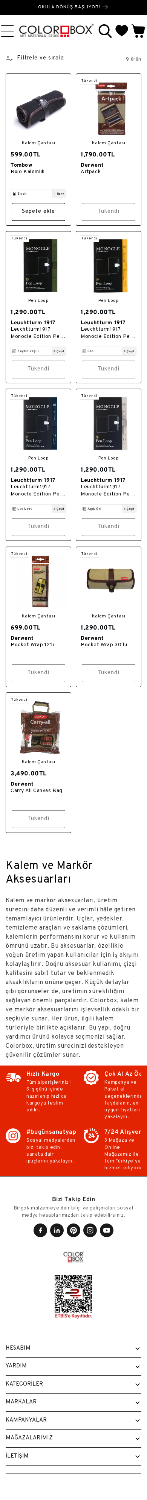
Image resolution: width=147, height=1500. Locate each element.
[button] (105, 31)
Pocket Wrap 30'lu (104, 645)
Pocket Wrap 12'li (32, 645)
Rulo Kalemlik (28, 172)
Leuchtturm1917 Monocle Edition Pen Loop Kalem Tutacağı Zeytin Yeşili (37, 333)
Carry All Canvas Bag (37, 791)
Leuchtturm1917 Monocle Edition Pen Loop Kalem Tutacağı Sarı (107, 333)
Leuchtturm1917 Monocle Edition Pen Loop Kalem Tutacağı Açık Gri (107, 491)
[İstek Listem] (121, 31)
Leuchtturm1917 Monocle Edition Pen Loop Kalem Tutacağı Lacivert (37, 491)
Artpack (91, 172)
